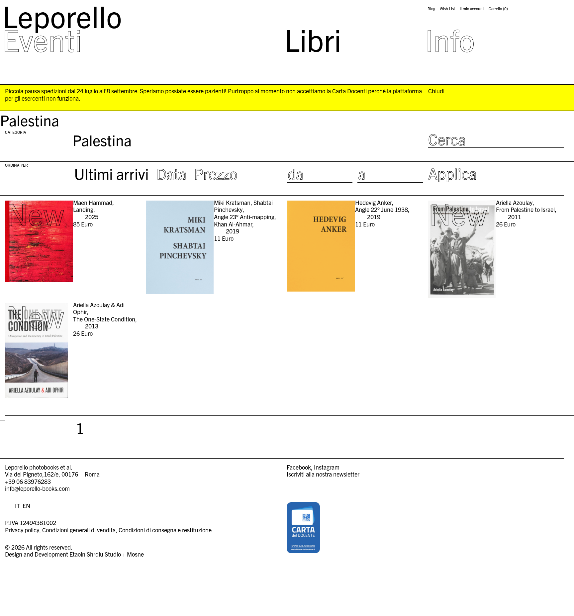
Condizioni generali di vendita (79, 530)
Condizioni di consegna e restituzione (165, 530)
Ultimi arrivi (111, 173)
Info (450, 39)
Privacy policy (22, 530)
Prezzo (216, 173)
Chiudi (436, 91)
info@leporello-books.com (37, 488)
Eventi (42, 39)
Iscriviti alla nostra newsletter (323, 474)
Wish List (447, 8)
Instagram (326, 467)
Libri (312, 39)
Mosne (135, 554)
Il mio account (472, 8)
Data (171, 173)
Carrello (498, 8)
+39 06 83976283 (28, 481)
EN (26, 505)
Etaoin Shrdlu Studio (95, 554)
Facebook (299, 467)
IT (17, 505)
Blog (431, 8)
